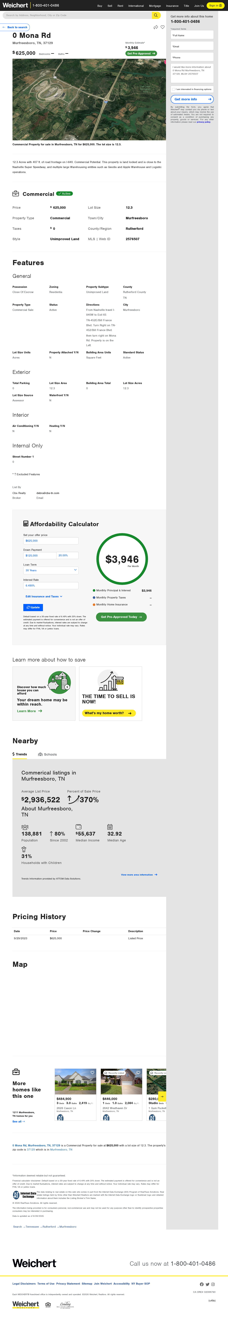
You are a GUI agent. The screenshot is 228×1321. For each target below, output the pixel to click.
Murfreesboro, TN (61, 1149)
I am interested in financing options (193, 89)
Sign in (214, 5)
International (136, 6)
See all (17, 1121)
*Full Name (178, 35)
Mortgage (155, 6)
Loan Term (30, 564)
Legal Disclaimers (24, 1283)
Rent (120, 6)
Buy (99, 6)
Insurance (172, 6)
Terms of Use (46, 1283)
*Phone (176, 57)
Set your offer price (35, 535)
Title (186, 6)
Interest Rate (31, 580)
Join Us (199, 6)
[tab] (19, 755)
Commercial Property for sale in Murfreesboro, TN (44, 144)
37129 (31, 1149)
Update (35, 607)
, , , (36, 1145)
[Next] (162, 1096)
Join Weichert (103, 1283)
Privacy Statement (68, 1283)
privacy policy (203, 122)
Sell (110, 6)
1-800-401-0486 (45, 5)
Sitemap (87, 1283)
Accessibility (121, 1283)
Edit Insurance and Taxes (42, 596)
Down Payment (32, 550)
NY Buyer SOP (140, 1283)
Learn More (29, 711)
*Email (175, 46)
